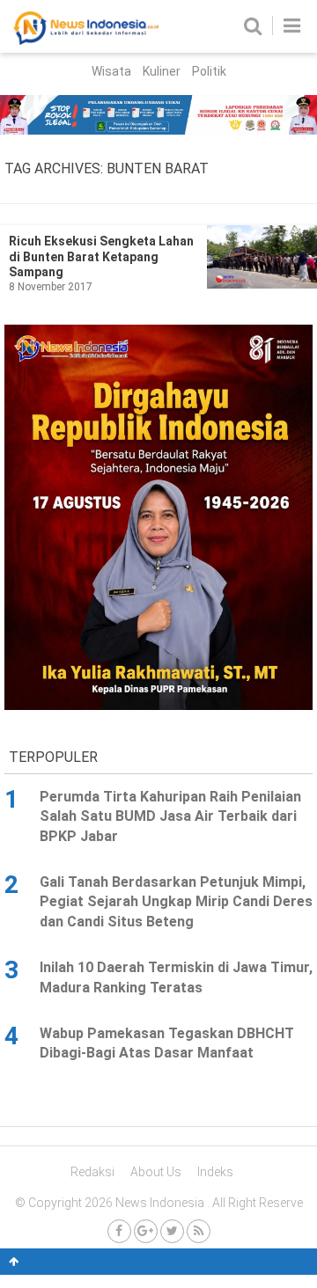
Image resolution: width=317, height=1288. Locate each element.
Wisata (111, 71)
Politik (209, 71)
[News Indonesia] (85, 40)
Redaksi (92, 1172)
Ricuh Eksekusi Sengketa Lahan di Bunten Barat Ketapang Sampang (101, 256)
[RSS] (198, 1231)
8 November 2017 (50, 287)
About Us (155, 1172)
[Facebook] (119, 1231)
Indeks (215, 1172)
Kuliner (162, 71)
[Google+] (146, 1231)
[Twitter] (172, 1231)
